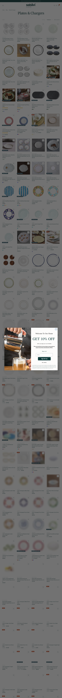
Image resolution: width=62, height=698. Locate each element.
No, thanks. (44, 362)
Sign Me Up (44, 358)
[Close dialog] (56, 329)
